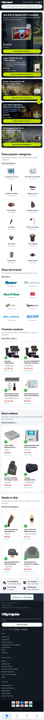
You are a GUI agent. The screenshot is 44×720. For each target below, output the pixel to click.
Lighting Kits (6, 663)
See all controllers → (8, 420)
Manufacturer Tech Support (11, 644)
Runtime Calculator (8, 671)
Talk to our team (21, 624)
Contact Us (5, 636)
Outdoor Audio (7, 666)
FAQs (3, 649)
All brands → (6, 274)
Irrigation (25, 629)
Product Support (7, 641)
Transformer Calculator (9, 674)
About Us (5, 652)
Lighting (17, 629)
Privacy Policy (6, 693)
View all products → (8, 161)
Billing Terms (6, 690)
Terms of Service (7, 695)
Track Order (6, 639)
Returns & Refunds (8, 687)
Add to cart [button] (5, 355)
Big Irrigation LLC (20, 708)
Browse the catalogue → (10, 504)
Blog (3, 676)
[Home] (7, 2)
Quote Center (6, 647)
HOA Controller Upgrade (10, 668)
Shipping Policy (7, 685)
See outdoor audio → (9, 336)
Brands (4, 660)
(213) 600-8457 (7, 604)
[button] (37, 2)
